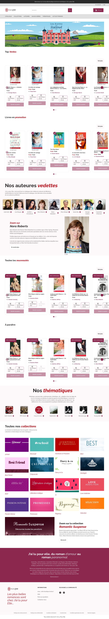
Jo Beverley (77, 299)
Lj (55, 495)
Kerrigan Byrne (12, 92)
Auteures (27, 16)
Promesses (33, 514)
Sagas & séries (36, 16)
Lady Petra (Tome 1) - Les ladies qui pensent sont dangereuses (14, 294)
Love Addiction (85, 493)
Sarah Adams (55, 153)
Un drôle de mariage (34, 87)
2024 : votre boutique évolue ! (46, 591)
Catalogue (8, 16)
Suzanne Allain (34, 298)
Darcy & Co (59, 472)
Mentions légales (91, 612)
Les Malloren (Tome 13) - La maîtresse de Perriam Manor (80, 294)
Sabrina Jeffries (56, 299)
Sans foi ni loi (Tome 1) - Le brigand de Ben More (79, 88)
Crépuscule (34, 474)
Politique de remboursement (20, 612)
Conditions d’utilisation (51, 612)
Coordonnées (63, 612)
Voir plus (100, 61)
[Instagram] (64, 593)
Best (81, 454)
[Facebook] (60, 593)
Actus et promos (58, 16)
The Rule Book (54, 149)
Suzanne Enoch (100, 156)
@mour (7, 454)
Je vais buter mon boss (78, 152)
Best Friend (8, 475)
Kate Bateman (56, 92)
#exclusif (33, 454)
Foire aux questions (43, 597)
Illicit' (6, 494)
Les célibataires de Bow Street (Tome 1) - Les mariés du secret (58, 88)
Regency (58, 513)
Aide (39, 594)
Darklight (83, 473)
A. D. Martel (77, 157)
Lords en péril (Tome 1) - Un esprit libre (58, 294)
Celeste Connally (12, 299)
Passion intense (10, 514)
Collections (18, 16)
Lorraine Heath (100, 92)
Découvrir (63, 540)
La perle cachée (11, 152)
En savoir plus (15, 247)
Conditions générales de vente (77, 612)
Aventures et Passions (62, 454)
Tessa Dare (33, 91)
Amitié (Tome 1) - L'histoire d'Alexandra (14, 88)
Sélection (83, 513)
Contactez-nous (42, 599)
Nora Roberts (99, 299)
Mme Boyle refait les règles (36, 294)
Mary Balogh (11, 157)
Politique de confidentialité (37, 612)
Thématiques (46, 16)
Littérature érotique (36, 493)
